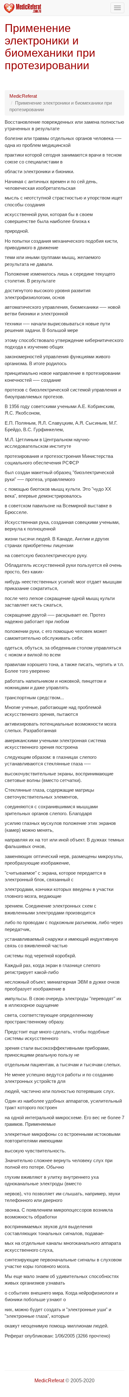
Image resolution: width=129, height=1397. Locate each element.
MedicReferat (23, 96)
